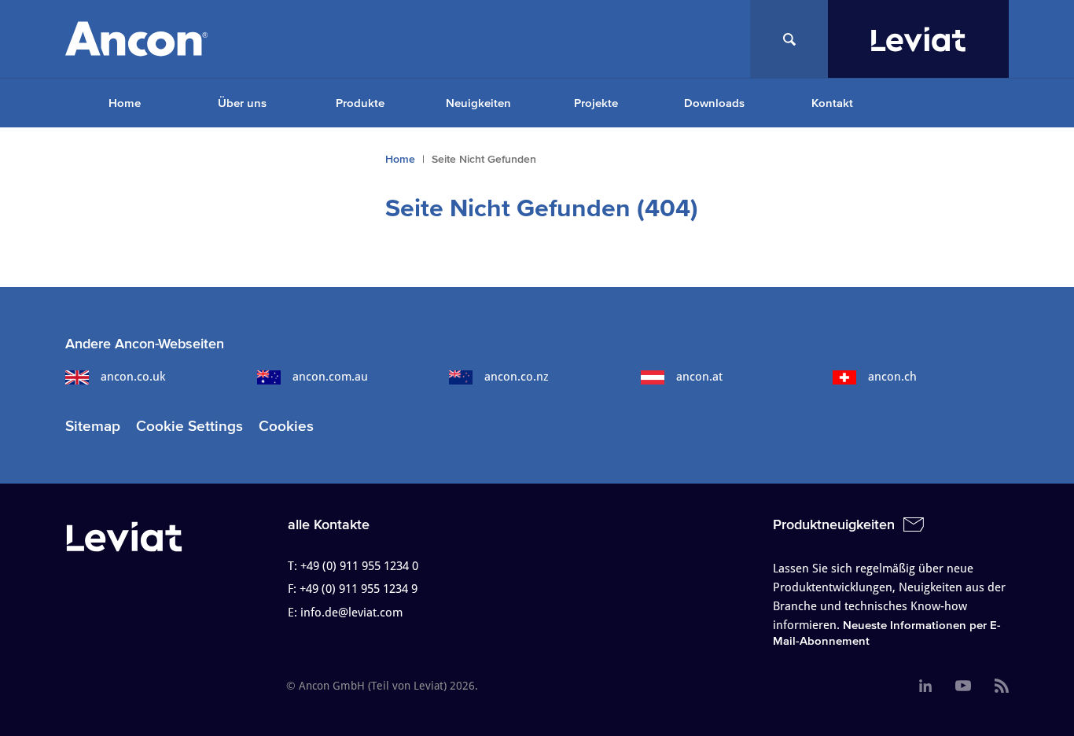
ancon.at (699, 377)
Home (125, 102)
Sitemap (92, 426)
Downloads (714, 102)
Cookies (286, 426)
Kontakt (832, 102)
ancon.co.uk (133, 377)
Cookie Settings (189, 426)
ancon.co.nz (516, 377)
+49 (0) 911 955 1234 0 (359, 566)
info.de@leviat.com (351, 612)
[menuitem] (124, 103)
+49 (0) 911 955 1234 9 (358, 589)
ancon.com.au (330, 377)
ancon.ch (892, 377)
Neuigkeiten (478, 102)
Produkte (360, 102)
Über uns (242, 102)
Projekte (596, 102)
